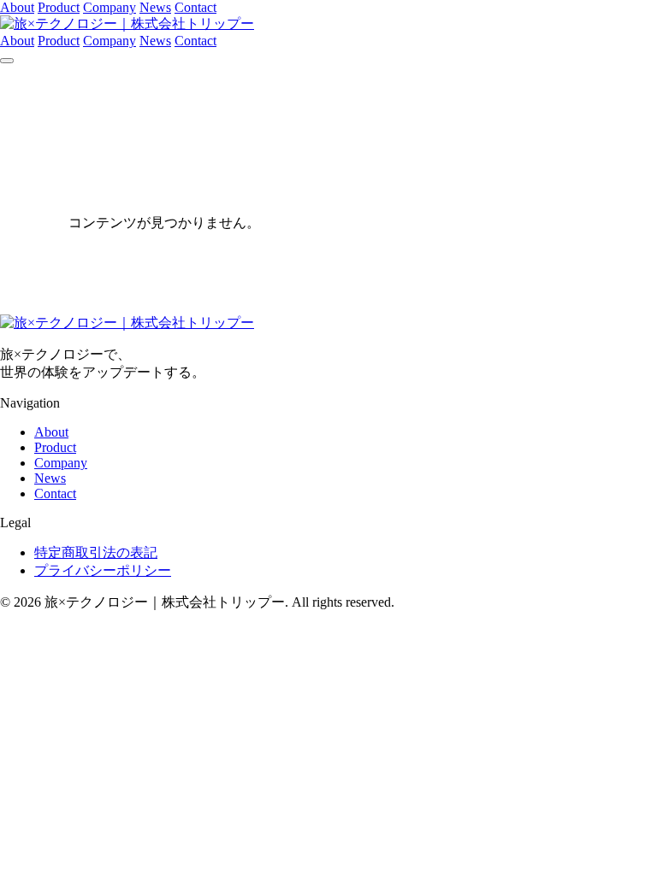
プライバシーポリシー (102, 570)
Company (109, 7)
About (17, 7)
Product (59, 7)
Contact (195, 7)
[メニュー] (7, 60)
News (155, 7)
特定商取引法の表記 (95, 552)
